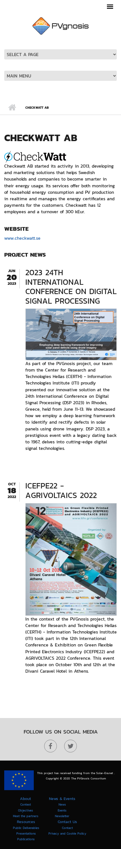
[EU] (19, 780)
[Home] (60, 25)
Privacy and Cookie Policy (67, 833)
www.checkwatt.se (22, 238)
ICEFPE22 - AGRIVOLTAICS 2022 (61, 490)
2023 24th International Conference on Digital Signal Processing (71, 286)
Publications (26, 839)
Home (12, 108)
